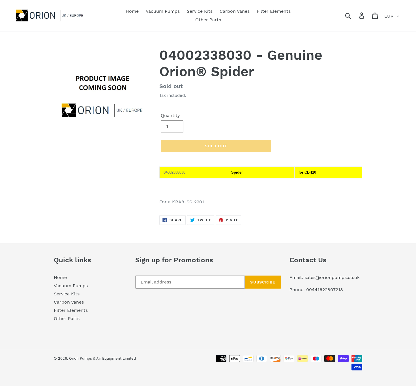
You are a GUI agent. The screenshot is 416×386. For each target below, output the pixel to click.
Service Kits (67, 294)
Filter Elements (71, 310)
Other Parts (67, 318)
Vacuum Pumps (71, 285)
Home (60, 277)
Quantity (170, 115)
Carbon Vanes (69, 302)
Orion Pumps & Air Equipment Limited (102, 358)
